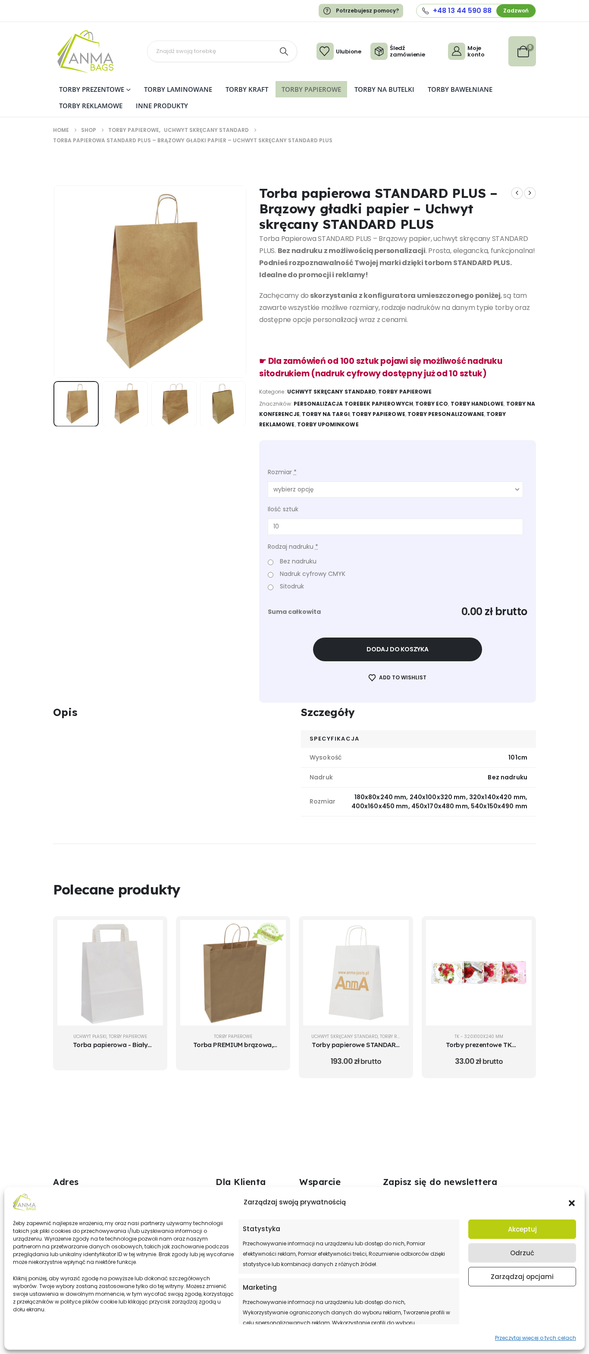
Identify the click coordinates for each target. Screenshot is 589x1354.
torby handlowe (477, 403)
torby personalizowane (445, 414)
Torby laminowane (178, 89)
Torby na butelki (384, 89)
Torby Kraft (247, 89)
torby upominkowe (328, 424)
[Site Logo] (85, 51)
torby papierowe (378, 414)
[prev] (517, 193)
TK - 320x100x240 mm (478, 1036)
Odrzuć (522, 1252)
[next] (530, 193)
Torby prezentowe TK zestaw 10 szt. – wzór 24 (479, 1049)
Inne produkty (162, 105)
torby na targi (326, 414)
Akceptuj (522, 1229)
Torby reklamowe (90, 105)
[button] (571, 1202)
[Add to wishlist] (150, 954)
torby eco (431, 403)
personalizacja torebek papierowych (353, 403)
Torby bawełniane (460, 89)
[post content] (110, 973)
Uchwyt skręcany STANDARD (331, 391)
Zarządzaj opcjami (522, 1276)
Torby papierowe (311, 89)
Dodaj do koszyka (398, 649)
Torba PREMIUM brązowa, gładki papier (233, 1049)
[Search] (284, 51)
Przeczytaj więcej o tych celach (535, 1337)
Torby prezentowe (91, 89)
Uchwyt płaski (90, 1036)
